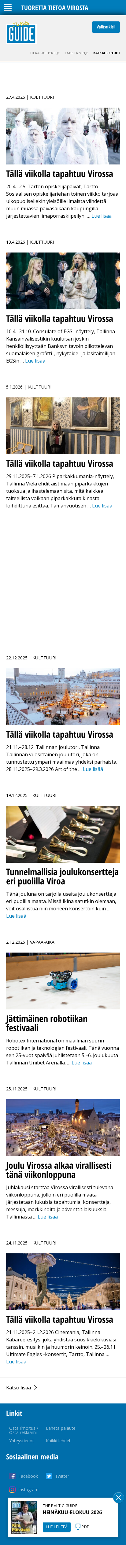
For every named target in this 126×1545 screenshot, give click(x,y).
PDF (85, 1526)
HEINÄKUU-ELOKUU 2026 (72, 1512)
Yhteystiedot (21, 1441)
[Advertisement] (63, 578)
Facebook (28, 1476)
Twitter (62, 1476)
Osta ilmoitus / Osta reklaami (23, 1430)
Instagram (28, 1489)
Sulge (118, 1497)
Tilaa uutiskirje (45, 52)
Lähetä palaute (61, 1428)
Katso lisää (18, 1387)
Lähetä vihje (76, 52)
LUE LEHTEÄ (57, 1526)
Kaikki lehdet (107, 52)
